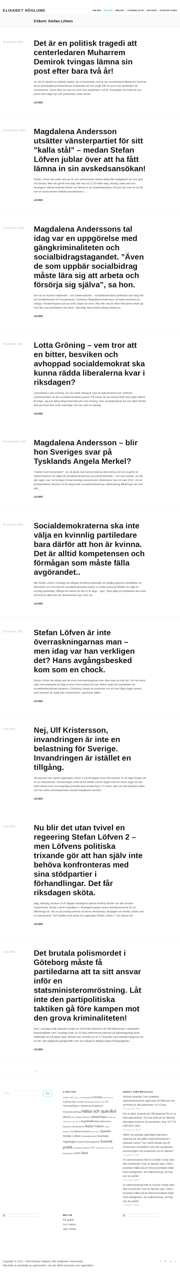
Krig (114, 1117)
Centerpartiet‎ (85, 1098)
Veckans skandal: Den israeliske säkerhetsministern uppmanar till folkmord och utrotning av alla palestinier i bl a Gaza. (149, 1100)
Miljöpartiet (67, 1127)
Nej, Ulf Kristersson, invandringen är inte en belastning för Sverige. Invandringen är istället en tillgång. (82, 749)
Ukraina (107, 1148)
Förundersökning (72, 1112)
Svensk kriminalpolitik (88, 1142)
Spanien (105, 1131)
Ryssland (66, 1132)
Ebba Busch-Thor (97, 1102)
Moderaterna (78, 1126)
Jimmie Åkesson (83, 1117)
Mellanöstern (105, 1121)
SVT (93, 1148)
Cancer (76, 1097)
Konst (110, 1117)
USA (77, 1153)
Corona (97, 1097)
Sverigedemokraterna (81, 1148)
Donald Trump (83, 1102)
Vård (84, 1153)
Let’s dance (69, 1224)
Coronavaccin (108, 1097)
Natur (89, 1126)
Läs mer (38, 102)
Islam (73, 1117)
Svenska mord (89, 1136)
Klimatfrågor (99, 1116)
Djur (74, 1101)
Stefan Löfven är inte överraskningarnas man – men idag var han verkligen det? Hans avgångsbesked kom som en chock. (84, 651)
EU (107, 1101)
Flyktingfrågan (71, 1105)
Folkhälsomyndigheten (91, 1106)
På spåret (68, 1220)
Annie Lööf (68, 1097)
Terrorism (100, 1148)
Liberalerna (67, 1121)
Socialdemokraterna (80, 1131)
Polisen (99, 1126)
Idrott (66, 1116)
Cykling (67, 1101)
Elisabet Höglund (24, 10)
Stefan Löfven (72, 1136)
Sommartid (95, 1131)
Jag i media (69, 1229)
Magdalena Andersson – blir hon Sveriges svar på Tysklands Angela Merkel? (86, 452)
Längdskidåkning (88, 1121)
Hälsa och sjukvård (98, 1111)
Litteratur (75, 1121)
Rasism (107, 1127)
